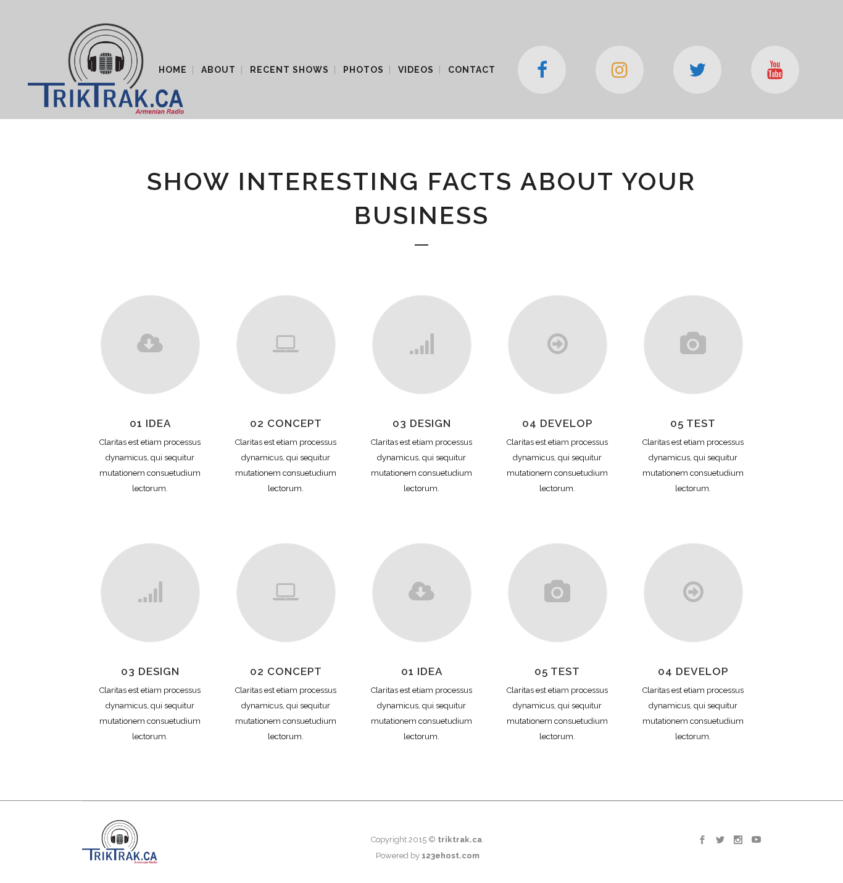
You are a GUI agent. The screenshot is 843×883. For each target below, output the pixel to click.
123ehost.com (451, 855)
